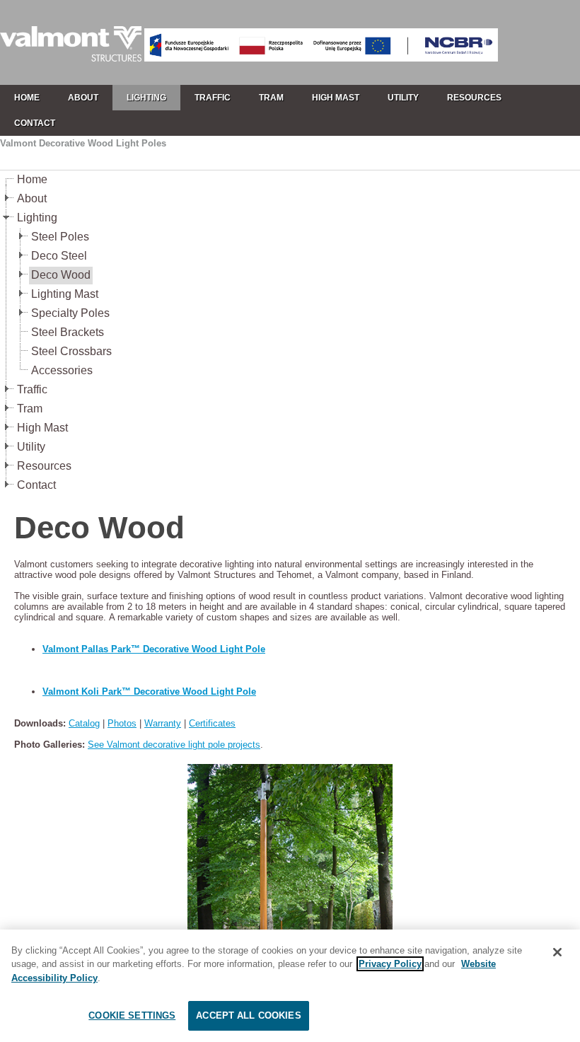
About (32, 198)
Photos (122, 723)
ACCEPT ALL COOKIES (248, 1015)
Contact (36, 485)
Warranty (162, 723)
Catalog (84, 723)
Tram (29, 409)
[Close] (557, 952)
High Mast (42, 428)
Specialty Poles (70, 313)
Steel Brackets (67, 332)
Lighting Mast (64, 294)
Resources (44, 466)
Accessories (62, 370)
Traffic (32, 389)
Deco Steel (59, 256)
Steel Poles (60, 237)
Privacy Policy (390, 964)
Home (32, 179)
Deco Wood (61, 275)
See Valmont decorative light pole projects (174, 744)
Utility (31, 447)
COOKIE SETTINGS (131, 1015)
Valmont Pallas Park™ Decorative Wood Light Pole (153, 649)
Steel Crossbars (71, 351)
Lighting (37, 218)
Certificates (212, 723)
